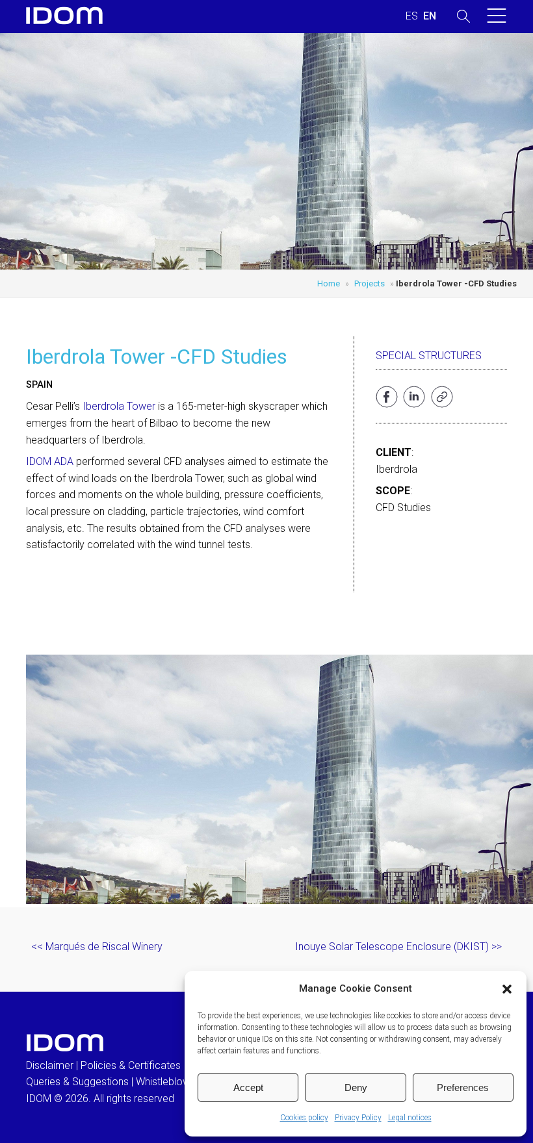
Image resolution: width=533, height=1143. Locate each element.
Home (328, 283)
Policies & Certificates (131, 1065)
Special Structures (429, 355)
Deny (355, 1087)
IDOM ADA (49, 461)
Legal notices (410, 1117)
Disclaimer (49, 1065)
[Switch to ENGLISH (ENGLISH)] (429, 16)
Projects (369, 283)
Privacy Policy (358, 1117)
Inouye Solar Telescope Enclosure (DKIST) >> (398, 946)
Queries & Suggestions (77, 1081)
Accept (248, 1087)
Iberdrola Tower (119, 406)
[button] (507, 989)
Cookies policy (304, 1117)
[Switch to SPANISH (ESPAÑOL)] (412, 16)
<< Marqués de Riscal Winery (96, 946)
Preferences (463, 1087)
